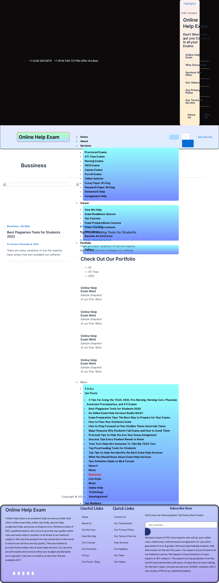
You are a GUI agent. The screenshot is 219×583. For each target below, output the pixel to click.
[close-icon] (182, 8)
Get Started (205, 137)
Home (84, 136)
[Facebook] (14, 573)
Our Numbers (93, 503)
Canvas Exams (93, 169)
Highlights (190, 3)
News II (93, 465)
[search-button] (188, 143)
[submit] (148, 531)
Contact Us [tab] (209, 116)
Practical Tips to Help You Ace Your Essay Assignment (123, 435)
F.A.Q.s (89, 388)
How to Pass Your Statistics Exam (110, 421)
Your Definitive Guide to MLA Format (111, 461)
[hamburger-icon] (174, 137)
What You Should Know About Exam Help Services (120, 457)
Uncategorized (98, 496)
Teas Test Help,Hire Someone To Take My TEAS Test (122, 443)
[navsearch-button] (184, 130)
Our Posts (91, 393)
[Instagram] (33, 573)
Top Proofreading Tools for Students (112, 448)
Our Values (192, 82)
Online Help (96, 487)
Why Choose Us (195, 64)
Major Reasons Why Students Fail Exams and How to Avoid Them (129, 430)
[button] (196, 56)
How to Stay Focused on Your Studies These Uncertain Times (127, 426)
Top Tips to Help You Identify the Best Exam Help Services (126, 452)
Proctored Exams (96, 152)
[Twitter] (19, 573)
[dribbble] (28, 573)
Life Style (95, 478)
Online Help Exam (192, 56)
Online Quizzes (94, 178)
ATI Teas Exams (95, 156)
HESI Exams (92, 165)
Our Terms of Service (193, 101)
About (84, 141)
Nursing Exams (94, 161)
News (92, 470)
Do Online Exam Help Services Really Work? (116, 413)
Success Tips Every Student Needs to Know (116, 439)
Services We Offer (193, 74)
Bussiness (95, 474)
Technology (96, 492)
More (83, 382)
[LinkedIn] (23, 573)
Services (85, 145)
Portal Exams (93, 174)
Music (92, 483)
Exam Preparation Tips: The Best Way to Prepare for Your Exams (129, 417)
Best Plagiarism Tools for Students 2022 (115, 408)
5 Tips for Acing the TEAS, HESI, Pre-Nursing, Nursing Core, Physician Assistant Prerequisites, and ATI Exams (132, 402)
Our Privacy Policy (192, 91)
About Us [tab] (191, 116)
